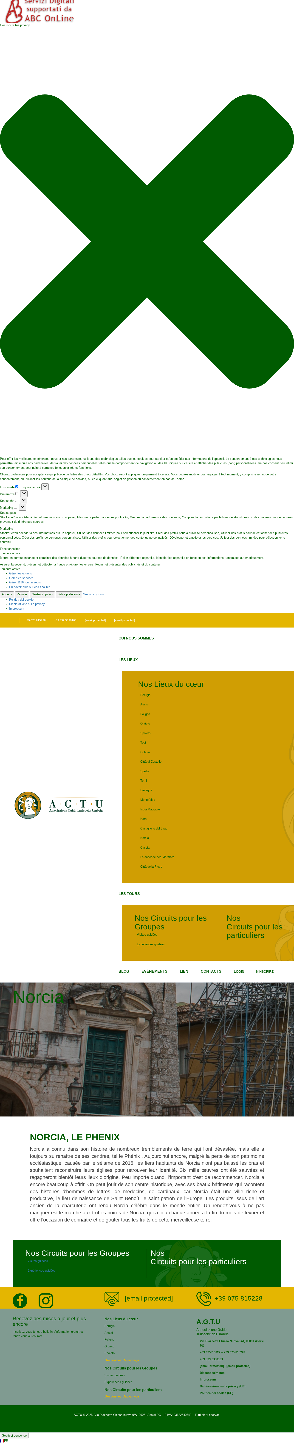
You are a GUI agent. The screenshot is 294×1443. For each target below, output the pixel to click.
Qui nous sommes (136, 638)
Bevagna (146, 790)
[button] (147, 242)
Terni (143, 780)
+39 (202, 1352)
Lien (184, 971)
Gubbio (145, 752)
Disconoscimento (212, 1373)
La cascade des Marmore (157, 857)
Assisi (144, 704)
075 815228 (237, 1352)
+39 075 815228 (35, 620)
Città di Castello (150, 761)
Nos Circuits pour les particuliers (254, 927)
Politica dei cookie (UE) (216, 1393)
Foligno (145, 714)
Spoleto (145, 733)
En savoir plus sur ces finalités (29, 587)
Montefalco (147, 799)
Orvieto (145, 723)
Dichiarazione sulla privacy (27, 604)
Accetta (7, 594)
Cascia (145, 847)
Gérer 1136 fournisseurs (25, 582)
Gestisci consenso (14, 1435)
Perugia (145, 695)
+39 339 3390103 (65, 620)
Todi (143, 742)
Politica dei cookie (21, 599)
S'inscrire (265, 971)
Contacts (211, 971)
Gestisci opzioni (42, 594)
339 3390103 (214, 1359)
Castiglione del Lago (153, 828)
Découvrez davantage (122, 1360)
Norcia (144, 838)
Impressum (16, 608)
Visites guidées (147, 934)
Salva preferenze (69, 594)
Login (239, 971)
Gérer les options (20, 573)
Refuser (22, 594)
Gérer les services (21, 578)
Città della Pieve (151, 866)
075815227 (212, 1352)
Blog (124, 971)
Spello (144, 771)
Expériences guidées (151, 944)
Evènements (154, 971)
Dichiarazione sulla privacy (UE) (222, 1386)
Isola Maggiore (150, 809)
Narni (143, 819)
